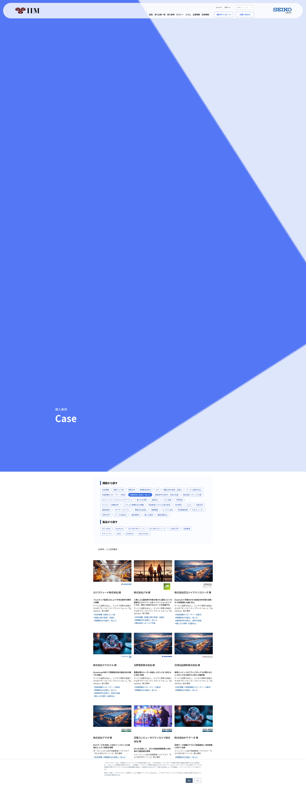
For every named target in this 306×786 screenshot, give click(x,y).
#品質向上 (192, 623)
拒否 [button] (197, 780)
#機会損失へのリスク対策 (144, 623)
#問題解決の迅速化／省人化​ (105, 620)
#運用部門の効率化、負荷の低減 (188, 620)
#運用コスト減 (109, 614)
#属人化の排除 (181, 623)
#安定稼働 (98, 614)
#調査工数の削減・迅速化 (104, 617)
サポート (227, 7)
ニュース (219, 7)
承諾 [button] (189, 780)
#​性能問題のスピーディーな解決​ (188, 614)
